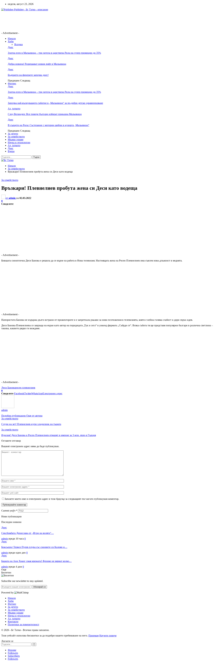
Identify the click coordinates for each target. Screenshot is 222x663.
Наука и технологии (19, 142)
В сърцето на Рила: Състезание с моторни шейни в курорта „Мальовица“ (48, 125)
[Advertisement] (60, 21)
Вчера (11, 151)
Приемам (93, 635)
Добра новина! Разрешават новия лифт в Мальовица (37, 64)
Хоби (11, 41)
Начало (12, 38)
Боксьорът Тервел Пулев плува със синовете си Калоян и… (34, 547)
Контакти (13, 621)
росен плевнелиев (25, 387)
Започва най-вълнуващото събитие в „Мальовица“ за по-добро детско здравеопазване (55, 103)
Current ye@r (9, 510)
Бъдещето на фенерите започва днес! (28, 75)
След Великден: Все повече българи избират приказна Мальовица (45, 114)
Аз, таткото (14, 108)
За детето (13, 133)
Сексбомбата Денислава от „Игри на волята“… (27, 533)
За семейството (16, 136)
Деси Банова (8, 387)
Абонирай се (39, 587)
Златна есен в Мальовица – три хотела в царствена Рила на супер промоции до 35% (54, 52)
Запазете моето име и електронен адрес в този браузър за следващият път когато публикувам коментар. (62, 498)
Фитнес (12, 83)
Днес (10, 47)
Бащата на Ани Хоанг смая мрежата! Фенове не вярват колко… (36, 561)
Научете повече (108, 635)
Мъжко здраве (15, 139)
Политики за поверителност (23, 624)
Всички (18, 44)
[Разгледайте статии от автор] (7, 407)
